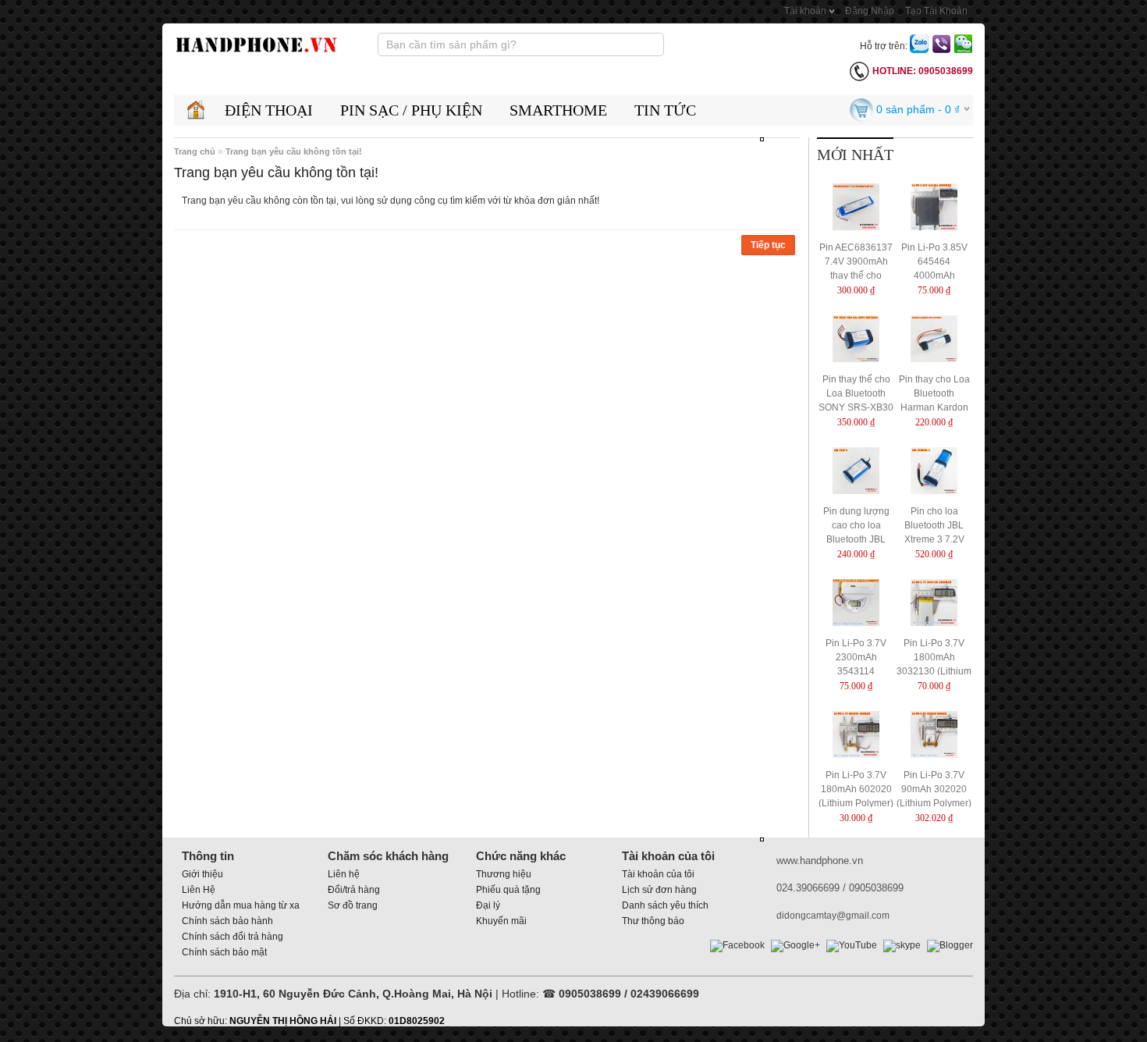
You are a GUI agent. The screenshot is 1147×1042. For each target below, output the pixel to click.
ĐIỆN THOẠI (269, 110)
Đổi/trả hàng (354, 889)
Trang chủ (194, 151)
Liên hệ (344, 874)
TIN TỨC (665, 110)
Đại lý (488, 905)
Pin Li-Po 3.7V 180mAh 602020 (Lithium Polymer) (856, 789)
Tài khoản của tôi (658, 874)
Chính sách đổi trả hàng (232, 936)
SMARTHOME (558, 110)
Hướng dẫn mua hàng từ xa (241, 905)
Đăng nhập (869, 10)
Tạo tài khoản (936, 10)
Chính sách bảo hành (227, 921)
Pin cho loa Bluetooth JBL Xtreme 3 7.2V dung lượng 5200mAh (934, 539)
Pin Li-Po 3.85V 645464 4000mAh (934, 261)
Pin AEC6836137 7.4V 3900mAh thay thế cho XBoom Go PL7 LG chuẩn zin (856, 275)
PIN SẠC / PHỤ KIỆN (411, 110)
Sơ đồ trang (353, 905)
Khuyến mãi (501, 921)
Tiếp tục (768, 245)
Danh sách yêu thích (665, 905)
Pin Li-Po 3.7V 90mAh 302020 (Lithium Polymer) (934, 789)
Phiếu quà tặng (508, 889)
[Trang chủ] (195, 110)
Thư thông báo (653, 921)
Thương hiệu (503, 874)
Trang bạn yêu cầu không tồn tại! (293, 151)
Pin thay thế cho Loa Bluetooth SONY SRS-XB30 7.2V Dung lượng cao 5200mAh (856, 407)
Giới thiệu (202, 874)
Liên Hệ (198, 889)
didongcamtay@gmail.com (833, 915)
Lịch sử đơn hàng (659, 889)
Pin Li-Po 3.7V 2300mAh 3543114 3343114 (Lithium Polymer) (856, 671)
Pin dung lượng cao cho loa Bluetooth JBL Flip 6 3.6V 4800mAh (856, 539)
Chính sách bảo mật (224, 952)
